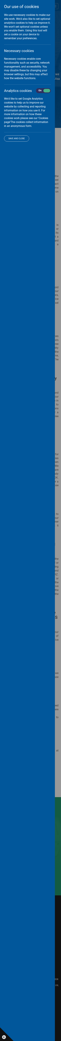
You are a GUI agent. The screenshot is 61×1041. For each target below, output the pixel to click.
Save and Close (16, 138)
